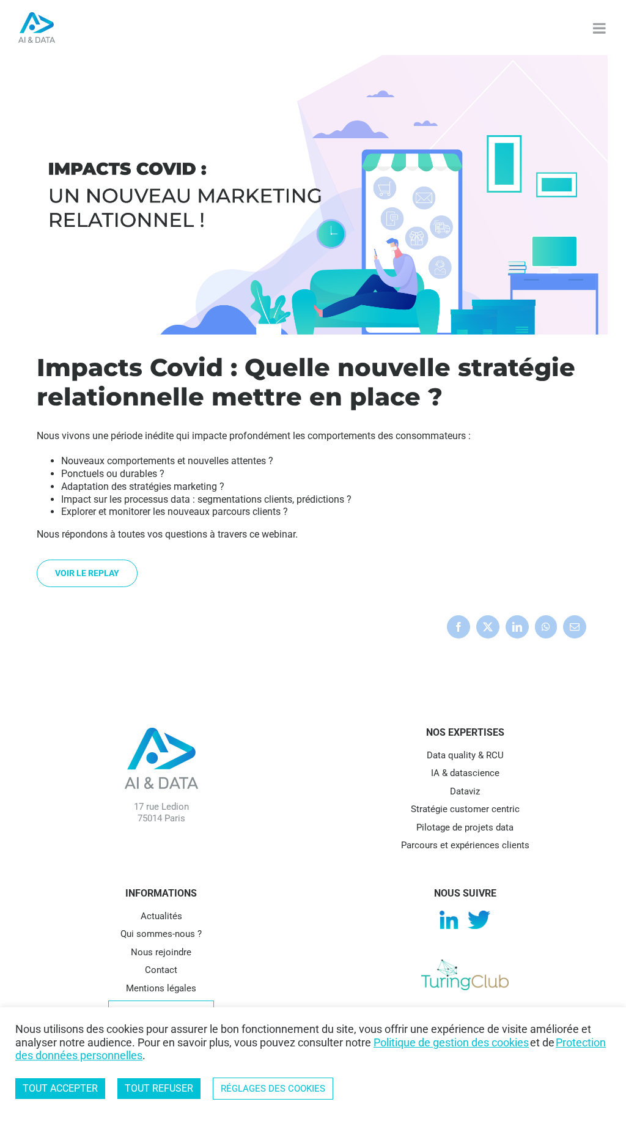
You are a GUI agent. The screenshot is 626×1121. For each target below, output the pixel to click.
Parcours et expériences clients (465, 845)
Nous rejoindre (161, 952)
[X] (488, 627)
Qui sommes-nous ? (161, 933)
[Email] (574, 627)
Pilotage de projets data (465, 827)
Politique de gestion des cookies (451, 1042)
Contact (161, 969)
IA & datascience (465, 773)
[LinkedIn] (517, 627)
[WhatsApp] (546, 627)
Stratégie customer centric (465, 809)
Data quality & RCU (465, 755)
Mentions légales (161, 988)
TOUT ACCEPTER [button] (60, 1088)
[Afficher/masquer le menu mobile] (600, 28)
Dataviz (465, 791)
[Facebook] (458, 627)
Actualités (161, 916)
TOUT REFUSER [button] (159, 1088)
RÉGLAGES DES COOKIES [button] (273, 1088)
